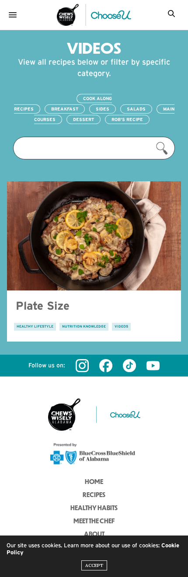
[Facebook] (105, 365)
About (94, 533)
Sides (102, 109)
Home (94, 481)
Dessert (83, 119)
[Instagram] (82, 365)
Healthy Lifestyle (35, 326)
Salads (136, 109)
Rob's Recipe (127, 119)
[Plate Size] (94, 235)
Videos (121, 326)
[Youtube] (153, 365)
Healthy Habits (94, 507)
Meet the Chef (94, 520)
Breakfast (64, 109)
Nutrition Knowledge (84, 326)
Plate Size (43, 305)
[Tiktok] (129, 365)
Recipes (94, 494)
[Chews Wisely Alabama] (68, 15)
